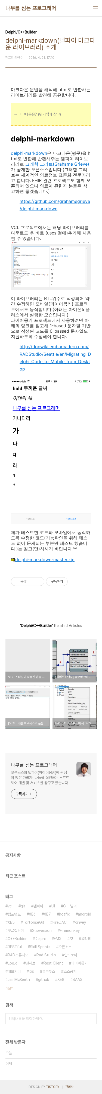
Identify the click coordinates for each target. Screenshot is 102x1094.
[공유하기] (31, 581)
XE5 (11, 922)
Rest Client (53, 963)
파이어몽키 (79, 963)
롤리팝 (86, 939)
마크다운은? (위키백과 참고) (39, 114)
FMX (57, 939)
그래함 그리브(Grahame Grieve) (57, 164)
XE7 (47, 914)
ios (31, 971)
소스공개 (69, 971)
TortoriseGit (33, 922)
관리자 (69, 1087)
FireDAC (59, 922)
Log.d (12, 963)
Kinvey (80, 922)
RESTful (15, 947)
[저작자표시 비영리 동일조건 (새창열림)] (75, 581)
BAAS (77, 979)
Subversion (42, 930)
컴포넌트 (14, 914)
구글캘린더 (16, 930)
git (23, 906)
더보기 (9, 988)
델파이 (38, 906)
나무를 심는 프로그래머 (30, 8)
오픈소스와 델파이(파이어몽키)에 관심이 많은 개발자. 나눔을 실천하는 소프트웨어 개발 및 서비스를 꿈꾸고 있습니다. (40, 777)
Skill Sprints (40, 947)
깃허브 (30, 963)
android (84, 914)
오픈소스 (65, 947)
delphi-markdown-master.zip (45, 559)
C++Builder (17, 939)
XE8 (60, 979)
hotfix (64, 914)
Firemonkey (70, 930)
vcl (10, 906)
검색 (91, 1018)
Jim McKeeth (19, 979)
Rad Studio (46, 955)
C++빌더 (70, 906)
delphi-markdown (29, 153)
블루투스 (48, 971)
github (43, 979)
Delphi (40, 939)
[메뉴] (95, 8)
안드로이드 (72, 955)
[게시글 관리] (38, 581)
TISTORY (52, 1087)
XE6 (32, 914)
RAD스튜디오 (18, 955)
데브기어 (14, 971)
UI (53, 906)
